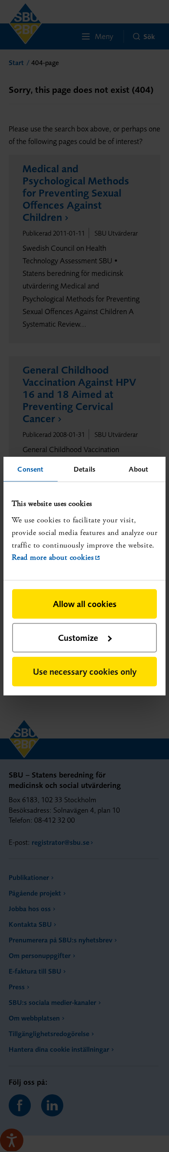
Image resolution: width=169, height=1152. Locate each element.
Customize (78, 637)
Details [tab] (84, 468)
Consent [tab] (30, 468)
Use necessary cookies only (84, 671)
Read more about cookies (53, 557)
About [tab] (138, 468)
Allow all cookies (85, 604)
